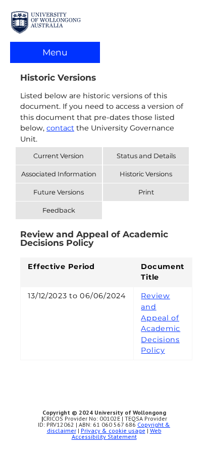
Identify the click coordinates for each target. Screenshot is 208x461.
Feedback (58, 210)
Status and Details (146, 156)
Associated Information (58, 174)
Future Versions (58, 192)
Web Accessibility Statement (117, 433)
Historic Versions (146, 174)
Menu (55, 52)
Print (146, 192)
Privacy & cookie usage (113, 430)
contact (60, 128)
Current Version (58, 156)
